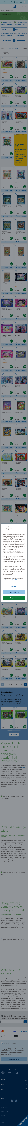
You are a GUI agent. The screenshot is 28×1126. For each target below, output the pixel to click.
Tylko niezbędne (14, 592)
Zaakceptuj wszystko (14, 598)
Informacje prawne (19, 579)
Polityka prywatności (8, 579)
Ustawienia (14, 586)
